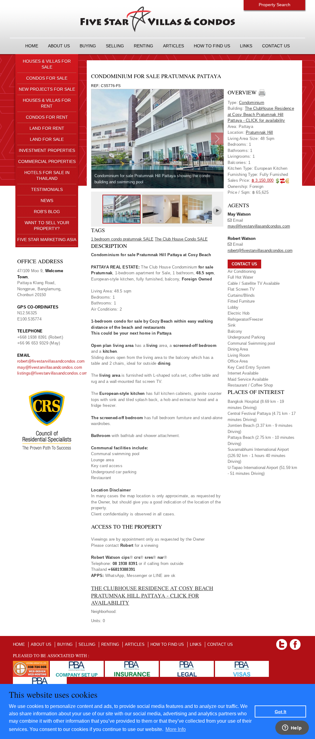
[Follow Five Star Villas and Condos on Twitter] (281, 642)
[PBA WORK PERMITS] (40, 679)
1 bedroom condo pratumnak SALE (122, 239)
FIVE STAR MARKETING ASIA (46, 239)
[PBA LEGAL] (187, 664)
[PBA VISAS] (242, 664)
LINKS (246, 45)
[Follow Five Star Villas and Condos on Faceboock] (295, 642)
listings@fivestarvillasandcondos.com (52, 373)
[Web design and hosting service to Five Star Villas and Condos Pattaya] (31, 664)
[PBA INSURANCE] (132, 664)
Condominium (251, 102)
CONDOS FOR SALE (46, 78)
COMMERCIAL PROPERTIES (47, 161)
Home (31, 45)
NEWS (47, 200)
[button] (244, 264)
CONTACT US (276, 45)
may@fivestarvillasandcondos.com (49, 367)
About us (59, 45)
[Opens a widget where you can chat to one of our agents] (292, 728)
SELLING (115, 45)
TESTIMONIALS (47, 189)
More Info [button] (175, 729)
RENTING (143, 45)
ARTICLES (173, 45)
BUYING (88, 45)
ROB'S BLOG (47, 211)
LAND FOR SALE (47, 139)
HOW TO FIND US (212, 45)
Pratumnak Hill (259, 132)
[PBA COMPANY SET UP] (77, 664)
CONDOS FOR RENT (47, 117)
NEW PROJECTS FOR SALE (47, 89)
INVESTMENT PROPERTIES (47, 150)
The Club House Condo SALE (181, 239)
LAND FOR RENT (47, 128)
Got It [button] (280, 711)
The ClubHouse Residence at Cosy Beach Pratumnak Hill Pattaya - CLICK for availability (152, 595)
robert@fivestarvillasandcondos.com (51, 361)
